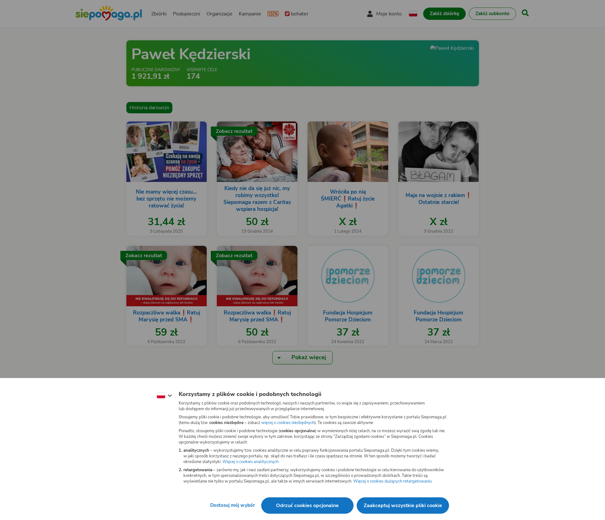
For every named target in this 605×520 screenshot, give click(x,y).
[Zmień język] (164, 395)
